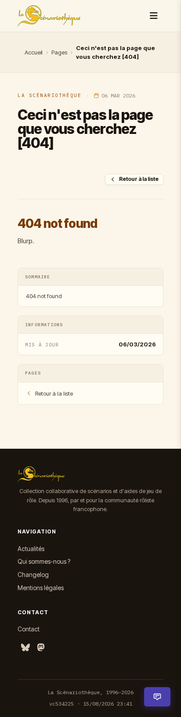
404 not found (44, 295)
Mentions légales (41, 587)
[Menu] (153, 15)
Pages (59, 52)
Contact (29, 629)
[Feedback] (157, 696)
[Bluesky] (25, 648)
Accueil (34, 52)
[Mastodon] (41, 648)
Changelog (33, 574)
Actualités (31, 548)
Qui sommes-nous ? (44, 561)
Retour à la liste (139, 179)
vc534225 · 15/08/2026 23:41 (90, 703)
